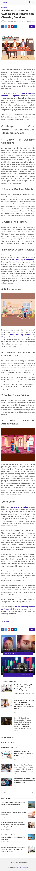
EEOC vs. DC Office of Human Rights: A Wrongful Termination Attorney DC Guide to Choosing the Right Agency (24, 704)
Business (4, 7)
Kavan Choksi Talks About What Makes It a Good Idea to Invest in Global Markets (23, 767)
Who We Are (23, 862)
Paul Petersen (20, 711)
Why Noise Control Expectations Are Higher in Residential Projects (13, 803)
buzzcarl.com (24, 867)
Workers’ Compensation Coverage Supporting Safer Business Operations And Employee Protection (13, 825)
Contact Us (13, 862)
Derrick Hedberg (20, 771)
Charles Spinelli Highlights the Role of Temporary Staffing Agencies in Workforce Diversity (23, 688)
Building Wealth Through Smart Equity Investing (13, 813)
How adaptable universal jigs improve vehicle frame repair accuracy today (24, 781)
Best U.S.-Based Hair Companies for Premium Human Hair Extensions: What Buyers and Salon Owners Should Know (22, 722)
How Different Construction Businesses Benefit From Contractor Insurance (13, 837)
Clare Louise (19, 758)
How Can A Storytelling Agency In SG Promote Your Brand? (24, 753)
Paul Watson (19, 693)
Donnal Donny (11, 21)
